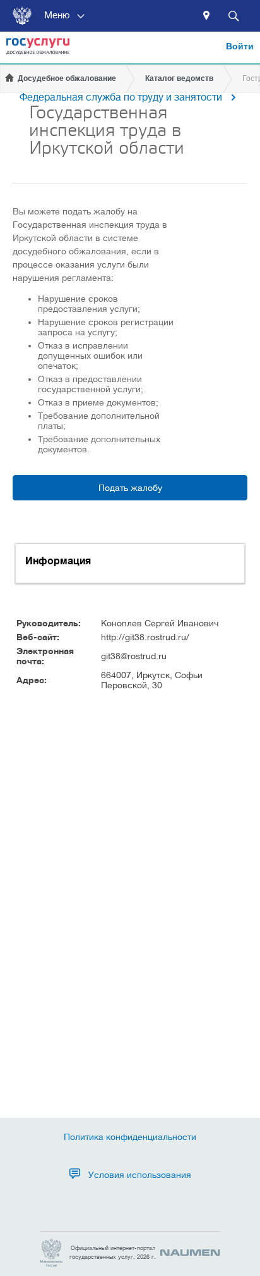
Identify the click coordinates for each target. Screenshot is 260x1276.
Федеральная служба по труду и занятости (121, 97)
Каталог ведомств (179, 78)
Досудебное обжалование (67, 78)
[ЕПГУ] (37, 50)
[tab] (130, 563)
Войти (240, 46)
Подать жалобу (130, 488)
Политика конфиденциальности (130, 1137)
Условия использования (139, 1175)
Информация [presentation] (58, 561)
